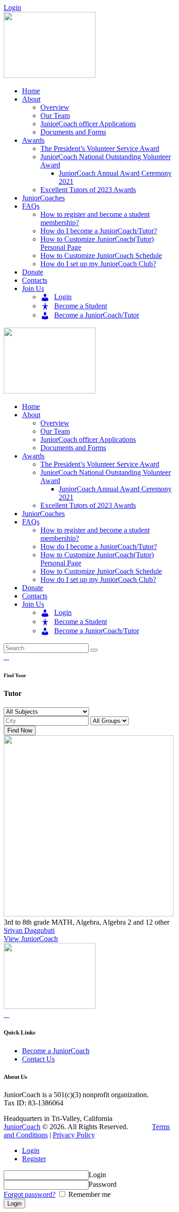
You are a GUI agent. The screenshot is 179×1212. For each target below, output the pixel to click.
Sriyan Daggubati (29, 930)
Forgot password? (30, 1194)
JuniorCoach (22, 1127)
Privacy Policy (74, 1135)
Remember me (89, 1194)
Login (30, 1150)
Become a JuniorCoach (56, 1051)
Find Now (19, 730)
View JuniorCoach (31, 939)
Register (34, 1159)
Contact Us (38, 1059)
